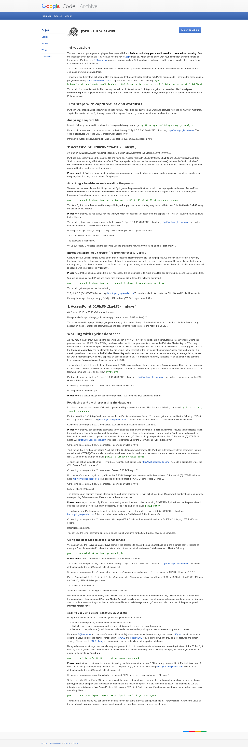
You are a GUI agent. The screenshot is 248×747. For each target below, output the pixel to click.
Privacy (67, 743)
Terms (75, 743)
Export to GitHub (190, 30)
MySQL (121, 638)
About (68, 16)
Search (58, 16)
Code (68, 6)
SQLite (177, 634)
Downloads (47, 56)
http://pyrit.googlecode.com (181, 130)
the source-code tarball (100, 80)
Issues (45, 43)
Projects (46, 16)
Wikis (44, 50)
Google (44, 743)
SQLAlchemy (100, 60)
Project (45, 30)
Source (45, 37)
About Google (55, 743)
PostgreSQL (136, 638)
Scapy (127, 56)
